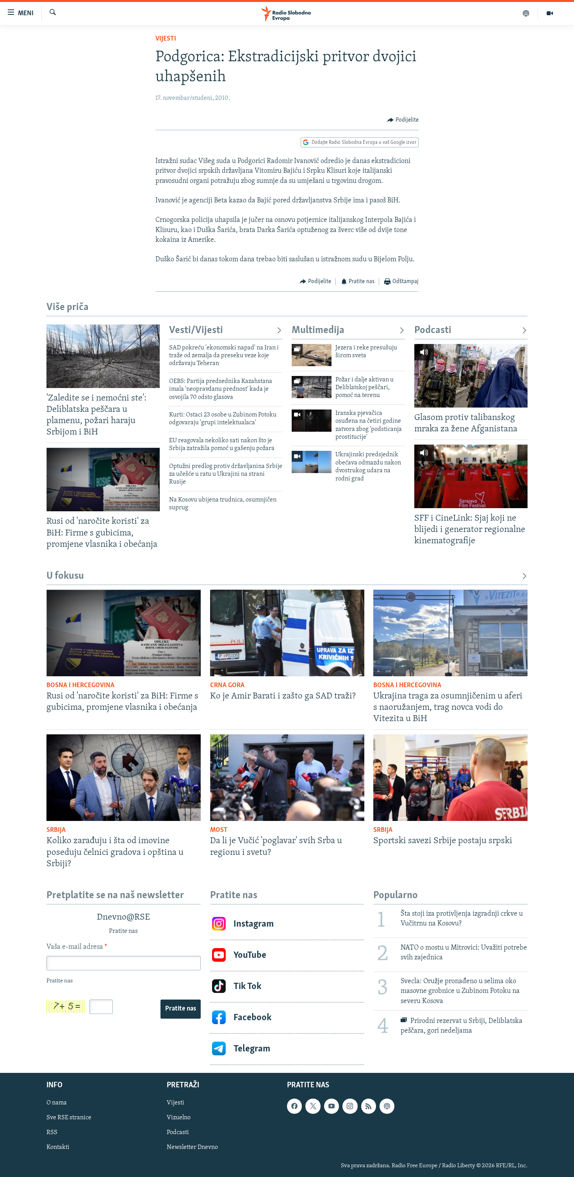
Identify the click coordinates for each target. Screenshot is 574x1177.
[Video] (550, 13)
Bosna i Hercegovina (80, 685)
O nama (56, 1103)
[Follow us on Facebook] (294, 1106)
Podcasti (432, 330)
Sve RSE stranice (68, 1118)
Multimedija (318, 330)
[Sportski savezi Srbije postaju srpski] (450, 777)
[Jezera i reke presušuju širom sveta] (312, 355)
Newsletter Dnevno (192, 1147)
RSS (51, 1132)
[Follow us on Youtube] (331, 1106)
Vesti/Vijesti (196, 330)
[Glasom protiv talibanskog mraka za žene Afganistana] (471, 376)
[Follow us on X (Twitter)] (312, 1106)
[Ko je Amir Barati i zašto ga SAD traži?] (287, 633)
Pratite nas (180, 1008)
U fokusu (65, 576)
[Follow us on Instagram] (349, 1106)
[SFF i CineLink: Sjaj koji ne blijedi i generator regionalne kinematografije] (471, 476)
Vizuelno (179, 1118)
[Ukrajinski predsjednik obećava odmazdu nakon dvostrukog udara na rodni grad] (312, 462)
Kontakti (58, 1147)
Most (219, 830)
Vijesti (165, 39)
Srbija (56, 830)
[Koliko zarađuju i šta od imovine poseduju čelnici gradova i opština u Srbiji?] (123, 777)
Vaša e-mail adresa (76, 947)
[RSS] (368, 1106)
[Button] (403, 120)
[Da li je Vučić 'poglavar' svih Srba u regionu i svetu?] (287, 777)
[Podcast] (526, 13)
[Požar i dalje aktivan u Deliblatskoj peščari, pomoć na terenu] (312, 387)
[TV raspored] (387, 1106)
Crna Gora (227, 685)
